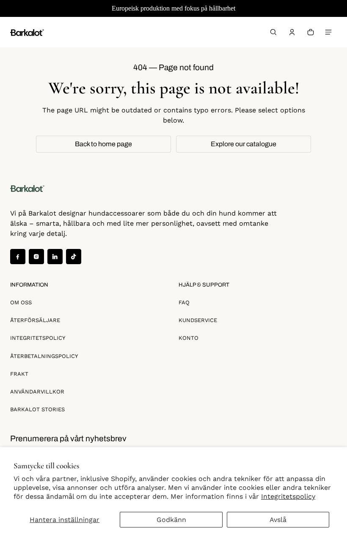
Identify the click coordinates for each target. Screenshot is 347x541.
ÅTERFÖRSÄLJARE (35, 320)
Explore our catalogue (243, 144)
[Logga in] (292, 32)
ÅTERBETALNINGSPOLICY (44, 356)
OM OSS (21, 302)
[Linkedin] (55, 256)
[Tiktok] (73, 256)
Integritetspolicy (288, 496)
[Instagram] (36, 256)
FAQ (184, 302)
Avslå (278, 520)
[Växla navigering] (328, 32)
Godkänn (171, 520)
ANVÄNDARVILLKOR (37, 391)
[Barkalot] (27, 32)
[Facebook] (17, 256)
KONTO (188, 338)
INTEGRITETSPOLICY (37, 338)
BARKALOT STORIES (37, 409)
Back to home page (103, 144)
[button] (273, 32)
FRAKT (19, 374)
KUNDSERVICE (198, 320)
